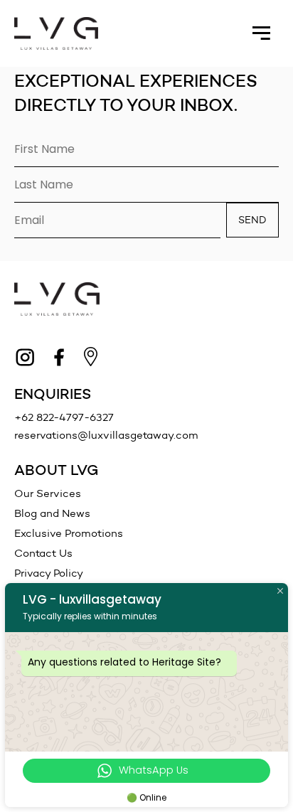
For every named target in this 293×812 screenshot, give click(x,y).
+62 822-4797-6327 (64, 417)
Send (252, 220)
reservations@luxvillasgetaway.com (106, 435)
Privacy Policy (48, 573)
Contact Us (43, 553)
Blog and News (52, 513)
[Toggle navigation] (261, 33)
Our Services (47, 493)
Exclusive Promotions (68, 533)
